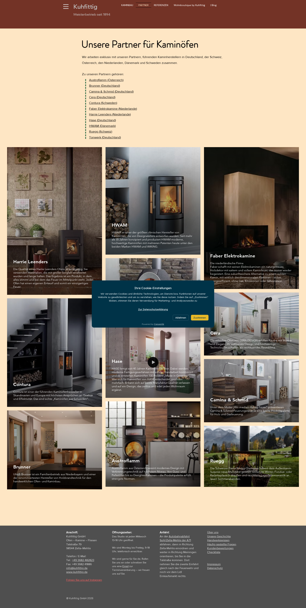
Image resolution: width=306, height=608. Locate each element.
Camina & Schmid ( (102, 91)
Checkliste (213, 552)
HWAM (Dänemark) (102, 126)
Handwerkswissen (218, 540)
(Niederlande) (121, 114)
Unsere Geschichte (219, 536)
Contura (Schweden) (103, 103)
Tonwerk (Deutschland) (105, 137)
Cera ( (93, 97)
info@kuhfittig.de (76, 568)
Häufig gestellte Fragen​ (221, 544)
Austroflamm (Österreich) (106, 80)
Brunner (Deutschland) (104, 85)
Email (125, 566)
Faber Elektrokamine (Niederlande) (113, 108)
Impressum (214, 564)
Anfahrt (164, 532)
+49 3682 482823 (83, 560)
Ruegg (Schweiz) (100, 131)
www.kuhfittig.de (76, 571)
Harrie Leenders (100, 114)
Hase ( (93, 120)
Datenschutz (215, 568)
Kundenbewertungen (220, 548)
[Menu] (66, 6)
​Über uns (212, 532)
